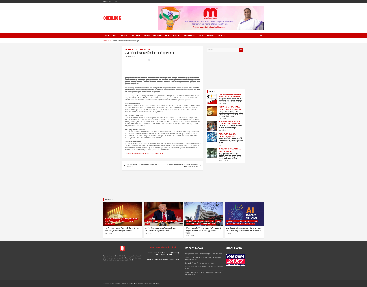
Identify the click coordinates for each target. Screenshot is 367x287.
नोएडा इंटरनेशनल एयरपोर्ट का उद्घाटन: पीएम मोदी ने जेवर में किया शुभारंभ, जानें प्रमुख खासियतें (230, 156)
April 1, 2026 (222, 103)
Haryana (147, 35)
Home (107, 35)
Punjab (201, 35)
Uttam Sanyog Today (157, 153)
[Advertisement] (225, 71)
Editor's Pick (233, 95)
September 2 (146, 153)
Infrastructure (233, 148)
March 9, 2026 (190, 235)
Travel (221, 151)
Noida (229, 150)
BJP (126, 49)
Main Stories (223, 96)
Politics (135, 49)
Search (241, 50)
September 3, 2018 (130, 56)
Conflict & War (224, 95)
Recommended (237, 96)
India (114, 35)
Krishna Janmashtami (135, 153)
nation (230, 96)
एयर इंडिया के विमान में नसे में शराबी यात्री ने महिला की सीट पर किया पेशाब (143, 165)
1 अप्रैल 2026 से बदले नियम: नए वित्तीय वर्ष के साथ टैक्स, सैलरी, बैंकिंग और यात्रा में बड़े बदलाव (231, 114)
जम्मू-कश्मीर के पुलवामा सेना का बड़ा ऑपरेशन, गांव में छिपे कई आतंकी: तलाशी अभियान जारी (182, 165)
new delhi (222, 109)
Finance (236, 106)
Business (221, 106)
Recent (212, 91)
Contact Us (221, 35)
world (148, 223)
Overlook (117, 283)
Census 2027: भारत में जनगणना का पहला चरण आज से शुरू (230, 126)
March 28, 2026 (223, 145)
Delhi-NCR (123, 35)
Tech (233, 136)
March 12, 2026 (149, 233)
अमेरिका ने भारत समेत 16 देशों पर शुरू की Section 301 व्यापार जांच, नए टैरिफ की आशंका (162, 229)
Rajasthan (210, 35)
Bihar (167, 35)
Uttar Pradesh (135, 35)
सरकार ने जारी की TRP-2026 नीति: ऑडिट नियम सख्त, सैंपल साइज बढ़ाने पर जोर (231, 140)
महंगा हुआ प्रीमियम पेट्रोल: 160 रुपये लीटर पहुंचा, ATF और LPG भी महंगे (231, 100)
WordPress (156, 283)
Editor (229, 103)
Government (223, 108)
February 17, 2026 (231, 233)
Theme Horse (133, 283)
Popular (228, 109)
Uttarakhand (157, 35)
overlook (140, 56)
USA (176, 221)
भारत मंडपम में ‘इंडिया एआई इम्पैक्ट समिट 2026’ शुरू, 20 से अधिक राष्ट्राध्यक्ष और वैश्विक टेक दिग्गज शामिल (243, 229)
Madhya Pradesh (189, 35)
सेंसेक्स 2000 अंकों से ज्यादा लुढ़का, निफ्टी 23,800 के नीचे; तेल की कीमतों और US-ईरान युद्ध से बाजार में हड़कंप (203, 230)
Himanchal (176, 35)
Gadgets (232, 133)
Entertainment (224, 133)
